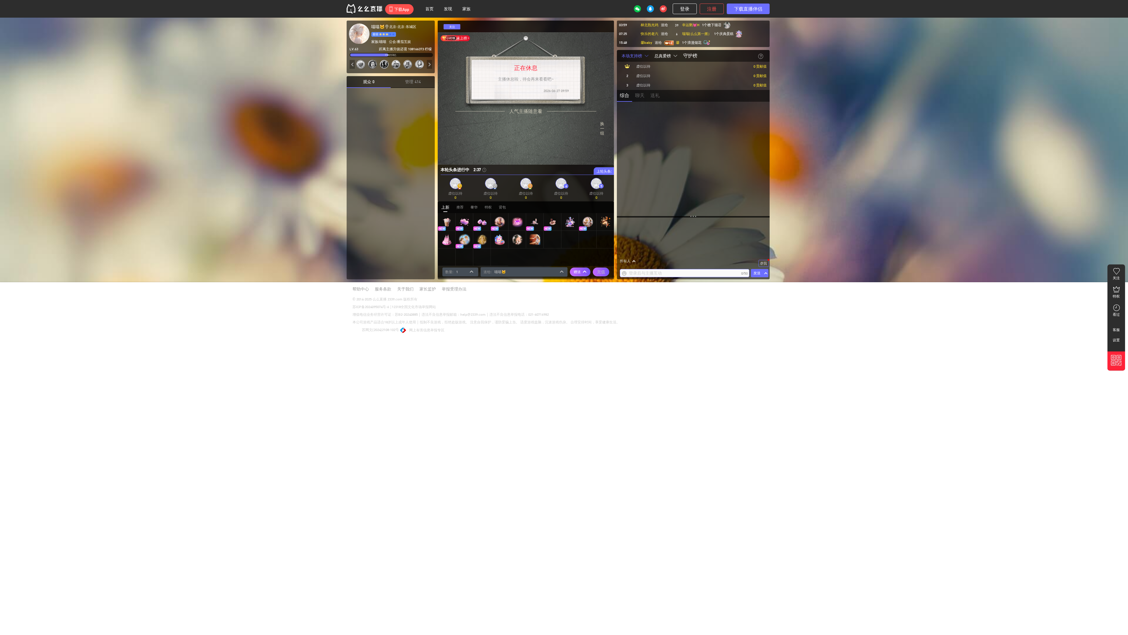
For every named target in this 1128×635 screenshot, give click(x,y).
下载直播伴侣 (748, 8)
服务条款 (383, 288)
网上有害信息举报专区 (426, 330)
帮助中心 (360, 288)
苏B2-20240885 (406, 314)
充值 (601, 271)
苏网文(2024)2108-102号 (380, 329)
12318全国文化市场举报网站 (414, 307)
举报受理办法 (454, 288)
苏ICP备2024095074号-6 (370, 307)
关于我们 (405, 288)
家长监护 (427, 288)
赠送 (577, 272)
